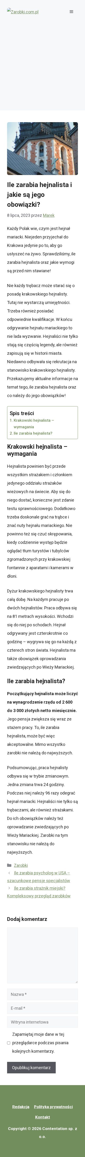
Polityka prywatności (53, 1106)
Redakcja (20, 1106)
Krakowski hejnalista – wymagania (34, 423)
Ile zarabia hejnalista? (33, 433)
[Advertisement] (42, 68)
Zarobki (21, 865)
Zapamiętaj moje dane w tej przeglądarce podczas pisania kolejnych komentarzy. (40, 1043)
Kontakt (42, 1117)
